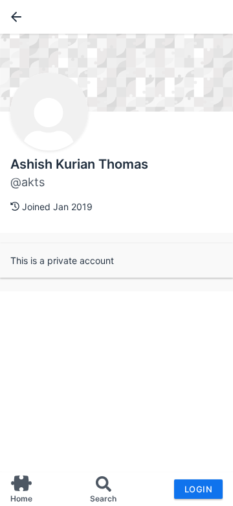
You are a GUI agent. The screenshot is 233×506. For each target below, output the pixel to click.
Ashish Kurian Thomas (79, 164)
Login (198, 489)
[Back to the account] (13, 17)
